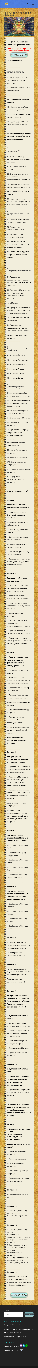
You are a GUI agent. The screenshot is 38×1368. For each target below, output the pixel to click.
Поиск (6, 1310)
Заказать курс (19, 55)
